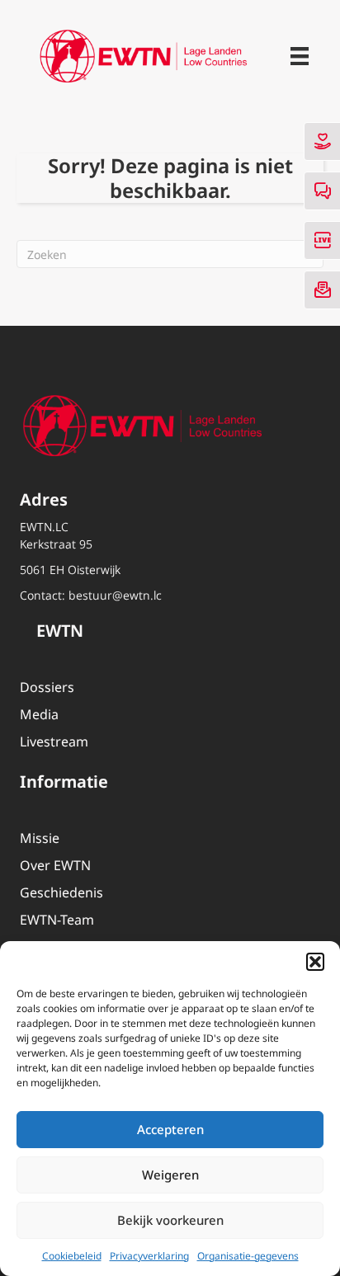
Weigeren (170, 1174)
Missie (39, 838)
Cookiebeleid (72, 1256)
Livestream (54, 741)
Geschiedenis (61, 892)
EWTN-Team (57, 920)
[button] (315, 961)
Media (39, 714)
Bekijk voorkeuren (170, 1220)
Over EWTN (55, 865)
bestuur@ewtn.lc (115, 595)
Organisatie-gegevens (248, 1256)
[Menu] (299, 56)
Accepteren (170, 1129)
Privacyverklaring (149, 1256)
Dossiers (47, 687)
